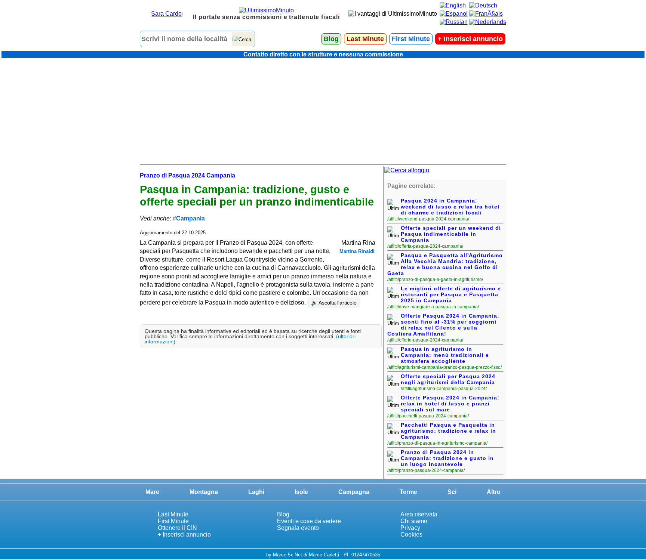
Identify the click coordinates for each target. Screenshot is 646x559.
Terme (408, 492)
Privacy (410, 528)
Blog (331, 39)
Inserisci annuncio (470, 39)
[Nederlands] (487, 22)
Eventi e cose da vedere (309, 521)
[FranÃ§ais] (486, 13)
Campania (190, 218)
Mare (152, 492)
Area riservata (418, 514)
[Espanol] (454, 13)
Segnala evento (298, 528)
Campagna (353, 492)
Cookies (411, 534)
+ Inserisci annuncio (184, 534)
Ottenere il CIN (177, 528)
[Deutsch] (483, 5)
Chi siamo (413, 521)
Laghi (256, 492)
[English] (453, 5)
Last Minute (365, 39)
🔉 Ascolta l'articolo (334, 303)
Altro (494, 492)
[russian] (454, 22)
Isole (301, 492)
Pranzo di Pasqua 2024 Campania (187, 175)
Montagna (204, 492)
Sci (451, 492)
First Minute (411, 39)
